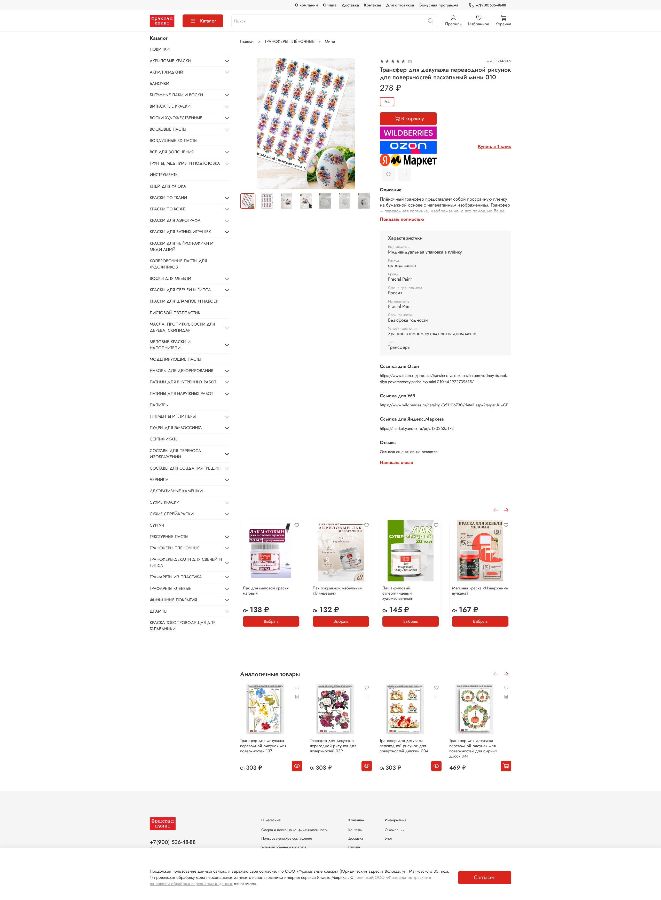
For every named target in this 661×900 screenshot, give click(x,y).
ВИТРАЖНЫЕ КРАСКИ (170, 106)
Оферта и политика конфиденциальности (294, 829)
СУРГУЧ (157, 525)
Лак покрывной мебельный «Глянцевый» (338, 590)
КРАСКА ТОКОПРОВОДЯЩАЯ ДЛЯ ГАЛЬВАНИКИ (183, 626)
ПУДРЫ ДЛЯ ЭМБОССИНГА (176, 428)
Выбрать (271, 621)
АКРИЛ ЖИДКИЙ (166, 72)
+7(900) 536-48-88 (173, 842)
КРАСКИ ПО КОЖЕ (167, 209)
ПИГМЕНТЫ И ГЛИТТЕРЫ (173, 416)
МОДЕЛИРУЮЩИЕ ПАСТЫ (175, 359)
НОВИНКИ (160, 49)
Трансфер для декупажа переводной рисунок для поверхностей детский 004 (404, 746)
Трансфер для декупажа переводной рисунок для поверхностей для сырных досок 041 (473, 748)
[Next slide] (363, 123)
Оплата (329, 5)
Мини (330, 41)
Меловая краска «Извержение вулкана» (480, 590)
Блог (388, 838)
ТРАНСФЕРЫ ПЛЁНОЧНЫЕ (289, 41)
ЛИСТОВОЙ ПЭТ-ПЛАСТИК (175, 313)
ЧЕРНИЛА (159, 480)
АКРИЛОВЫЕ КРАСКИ (170, 61)
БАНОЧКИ (159, 83)
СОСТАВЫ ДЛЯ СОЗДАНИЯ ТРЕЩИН (185, 468)
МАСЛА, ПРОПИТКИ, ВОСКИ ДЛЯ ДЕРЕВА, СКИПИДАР (182, 327)
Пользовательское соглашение (286, 838)
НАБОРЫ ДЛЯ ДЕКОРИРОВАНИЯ (181, 371)
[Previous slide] (248, 123)
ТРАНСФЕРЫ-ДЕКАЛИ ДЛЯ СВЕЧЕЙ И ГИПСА (186, 562)
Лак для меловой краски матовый (266, 590)
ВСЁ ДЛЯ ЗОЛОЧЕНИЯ (172, 152)
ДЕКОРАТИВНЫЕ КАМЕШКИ (176, 491)
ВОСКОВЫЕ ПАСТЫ (168, 129)
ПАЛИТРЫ (159, 405)
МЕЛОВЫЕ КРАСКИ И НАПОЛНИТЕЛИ (170, 345)
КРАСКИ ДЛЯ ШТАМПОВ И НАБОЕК (184, 301)
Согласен (484, 877)
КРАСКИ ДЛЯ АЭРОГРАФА (175, 220)
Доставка (350, 5)
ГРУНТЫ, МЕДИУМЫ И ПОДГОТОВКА (185, 163)
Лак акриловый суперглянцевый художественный (397, 593)
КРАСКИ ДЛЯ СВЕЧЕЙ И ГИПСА (180, 290)
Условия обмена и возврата (283, 847)
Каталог (208, 21)
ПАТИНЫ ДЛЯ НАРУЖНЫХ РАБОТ (181, 394)
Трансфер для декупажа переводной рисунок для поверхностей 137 (263, 746)
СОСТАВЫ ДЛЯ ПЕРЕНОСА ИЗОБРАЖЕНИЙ (175, 454)
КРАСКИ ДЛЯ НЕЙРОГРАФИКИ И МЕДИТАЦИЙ (181, 246)
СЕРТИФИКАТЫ (164, 439)
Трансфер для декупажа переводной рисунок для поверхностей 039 (333, 746)
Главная (247, 41)
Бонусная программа (438, 5)
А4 (387, 102)
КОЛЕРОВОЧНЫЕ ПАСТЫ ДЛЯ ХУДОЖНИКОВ (178, 264)
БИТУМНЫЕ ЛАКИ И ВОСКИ (176, 95)
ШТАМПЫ (158, 611)
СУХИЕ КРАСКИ (164, 502)
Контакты (372, 5)
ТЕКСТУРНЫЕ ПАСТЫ (169, 537)
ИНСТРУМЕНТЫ (164, 175)
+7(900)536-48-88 (491, 5)
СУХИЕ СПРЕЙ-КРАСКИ (172, 514)
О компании (306, 5)
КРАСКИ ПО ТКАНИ (168, 198)
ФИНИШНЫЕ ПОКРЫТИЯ (173, 600)
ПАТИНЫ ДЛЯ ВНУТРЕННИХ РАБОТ (183, 382)
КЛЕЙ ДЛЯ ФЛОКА (168, 186)
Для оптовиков (400, 5)
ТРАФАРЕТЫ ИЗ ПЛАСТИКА (176, 577)
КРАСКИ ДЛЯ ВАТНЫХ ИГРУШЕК (180, 232)
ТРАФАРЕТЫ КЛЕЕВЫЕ (170, 588)
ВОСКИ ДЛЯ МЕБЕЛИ (170, 278)
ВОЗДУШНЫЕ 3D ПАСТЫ (173, 141)
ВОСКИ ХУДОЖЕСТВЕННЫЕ (176, 118)
